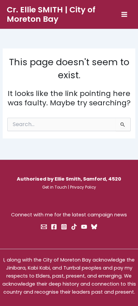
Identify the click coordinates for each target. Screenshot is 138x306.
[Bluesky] (94, 227)
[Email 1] (44, 227)
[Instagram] (64, 227)
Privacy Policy (83, 187)
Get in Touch (54, 187)
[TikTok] (74, 227)
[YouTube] (84, 227)
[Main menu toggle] (124, 14)
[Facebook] (54, 227)
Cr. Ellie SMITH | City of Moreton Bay (51, 14)
